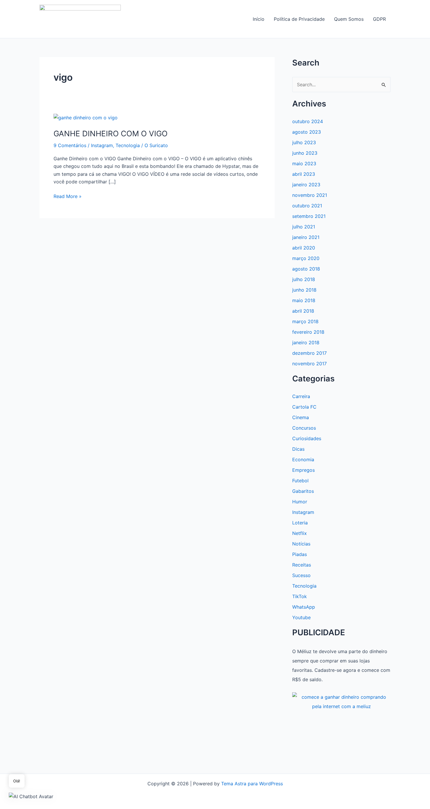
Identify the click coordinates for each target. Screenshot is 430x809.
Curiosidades (306, 438)
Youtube (301, 617)
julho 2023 (304, 142)
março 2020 (305, 258)
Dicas (298, 449)
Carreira (301, 396)
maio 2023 (304, 163)
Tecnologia (128, 145)
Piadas (299, 554)
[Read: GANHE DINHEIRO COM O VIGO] (86, 117)
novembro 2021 (309, 195)
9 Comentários (70, 145)
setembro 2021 (309, 216)
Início (258, 19)
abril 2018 (303, 311)
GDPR (379, 19)
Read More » (68, 196)
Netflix (299, 533)
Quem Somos (349, 19)
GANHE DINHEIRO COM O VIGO (111, 133)
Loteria (300, 523)
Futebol (300, 480)
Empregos (303, 470)
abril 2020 (303, 248)
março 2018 (305, 321)
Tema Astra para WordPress (252, 783)
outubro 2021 (307, 206)
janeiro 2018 (305, 342)
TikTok (299, 596)
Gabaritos (303, 491)
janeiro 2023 (306, 184)
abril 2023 (303, 174)
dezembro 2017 (309, 353)
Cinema (300, 417)
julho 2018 (303, 279)
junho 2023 (304, 153)
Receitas (301, 565)
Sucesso (301, 575)
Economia (303, 459)
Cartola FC (304, 407)
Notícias (301, 544)
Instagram (102, 145)
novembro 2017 (309, 363)
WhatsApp (303, 607)
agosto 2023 (306, 132)
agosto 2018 (306, 269)
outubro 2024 (307, 121)
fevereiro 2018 (308, 332)
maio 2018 (303, 300)
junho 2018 (304, 290)
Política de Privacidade (299, 19)
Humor (299, 502)
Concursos (304, 428)
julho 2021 (303, 227)
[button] (31, 796)
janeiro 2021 (305, 237)
